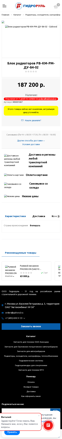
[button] (58, 216)
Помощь (31, 376)
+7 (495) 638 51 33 (13, 318)
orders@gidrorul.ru (47, 99)
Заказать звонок (31, 326)
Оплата (31, 382)
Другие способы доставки (30, 141)
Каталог (31, 336)
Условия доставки (31, 144)
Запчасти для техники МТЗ (31, 370)
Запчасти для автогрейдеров (31, 351)
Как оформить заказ (31, 396)
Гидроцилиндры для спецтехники (31, 365)
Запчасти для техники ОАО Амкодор (31, 342)
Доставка (31, 391)
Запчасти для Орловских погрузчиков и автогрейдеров (31, 347)
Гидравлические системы (31, 360)
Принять (12, 432)
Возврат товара (31, 387)
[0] (56, 7)
